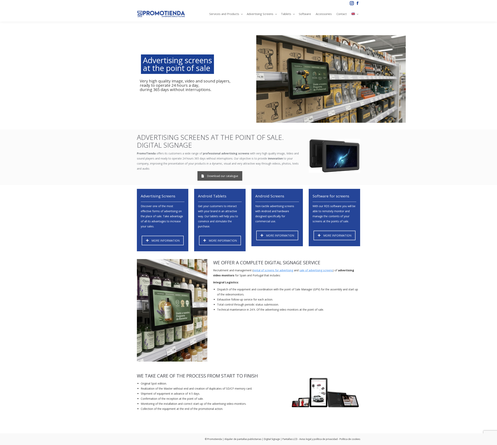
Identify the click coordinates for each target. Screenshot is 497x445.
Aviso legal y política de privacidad (318, 439)
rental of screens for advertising (273, 270)
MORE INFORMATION (165, 240)
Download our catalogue (222, 176)
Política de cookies (350, 439)
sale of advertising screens (316, 270)
